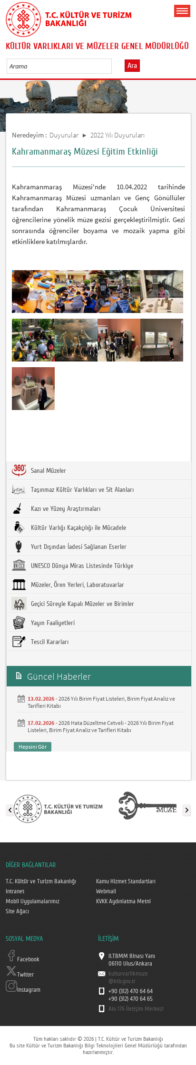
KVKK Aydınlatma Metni (123, 901)
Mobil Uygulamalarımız (32, 901)
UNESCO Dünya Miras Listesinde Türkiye (81, 566)
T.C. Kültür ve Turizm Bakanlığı (41, 881)
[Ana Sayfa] (68, 18)
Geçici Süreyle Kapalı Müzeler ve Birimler (81, 604)
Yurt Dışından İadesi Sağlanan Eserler (78, 547)
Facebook (28, 959)
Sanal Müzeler (47, 471)
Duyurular (63, 134)
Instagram (28, 990)
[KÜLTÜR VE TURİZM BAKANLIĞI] (58, 808)
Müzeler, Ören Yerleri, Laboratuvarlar (76, 585)
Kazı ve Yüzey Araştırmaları (64, 509)
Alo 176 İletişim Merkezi (136, 1009)
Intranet (15, 891)
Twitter (25, 974)
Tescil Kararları (49, 642)
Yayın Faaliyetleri (52, 623)
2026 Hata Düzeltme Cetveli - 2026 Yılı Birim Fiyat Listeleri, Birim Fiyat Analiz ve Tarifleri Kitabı (101, 726)
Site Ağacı (17, 911)
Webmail (106, 891)
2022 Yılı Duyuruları (117, 134)
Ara (132, 65)
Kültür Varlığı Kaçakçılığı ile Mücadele (77, 528)
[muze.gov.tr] (147, 808)
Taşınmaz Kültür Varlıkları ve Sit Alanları (81, 490)
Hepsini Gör (33, 746)
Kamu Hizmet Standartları (126, 881)
